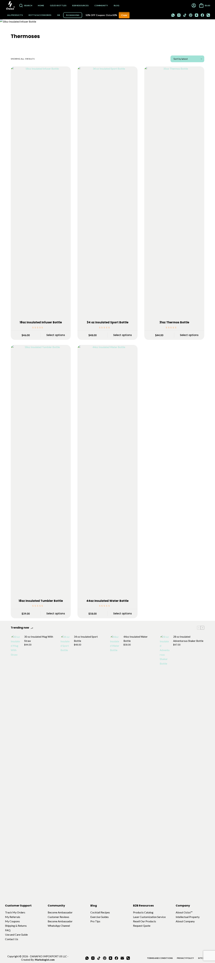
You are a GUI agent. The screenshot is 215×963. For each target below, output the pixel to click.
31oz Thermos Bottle (174, 322)
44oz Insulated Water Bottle (107, 601)
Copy (124, 15)
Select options (55, 335)
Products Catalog (143, 912)
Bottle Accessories (40, 15)
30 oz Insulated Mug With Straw (38, 638)
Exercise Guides (99, 916)
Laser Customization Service (149, 916)
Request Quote (141, 925)
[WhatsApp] (173, 15)
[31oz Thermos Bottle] (174, 192)
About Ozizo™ (184, 912)
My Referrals (12, 916)
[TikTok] (184, 15)
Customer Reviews (58, 916)
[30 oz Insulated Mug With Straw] (16, 761)
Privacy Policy (185, 958)
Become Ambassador (60, 912)
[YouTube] (196, 15)
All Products (15, 15)
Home (41, 5)
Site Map (203, 958)
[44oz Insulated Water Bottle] (107, 471)
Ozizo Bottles (58, 5)
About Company (185, 921)
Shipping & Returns (16, 925)
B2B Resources (80, 5)
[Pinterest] (190, 15)
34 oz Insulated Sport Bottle (107, 322)
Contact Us (11, 939)
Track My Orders (15, 912)
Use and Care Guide (16, 934)
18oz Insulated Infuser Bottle (41, 322)
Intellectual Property (188, 916)
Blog (116, 5)
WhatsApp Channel (59, 925)
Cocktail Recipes (100, 912)
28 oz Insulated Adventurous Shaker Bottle (188, 638)
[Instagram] (179, 15)
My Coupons (12, 921)
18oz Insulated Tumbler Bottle (41, 601)
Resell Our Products (144, 921)
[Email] (122, 958)
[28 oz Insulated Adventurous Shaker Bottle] (165, 761)
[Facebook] (202, 15)
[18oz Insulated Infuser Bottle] (41, 192)
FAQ (7, 930)
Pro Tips (95, 921)
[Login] (194, 5)
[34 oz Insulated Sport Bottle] (107, 192)
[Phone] (208, 15)
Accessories (72, 15)
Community (101, 5)
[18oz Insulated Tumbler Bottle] (41, 471)
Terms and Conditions (160, 958)
